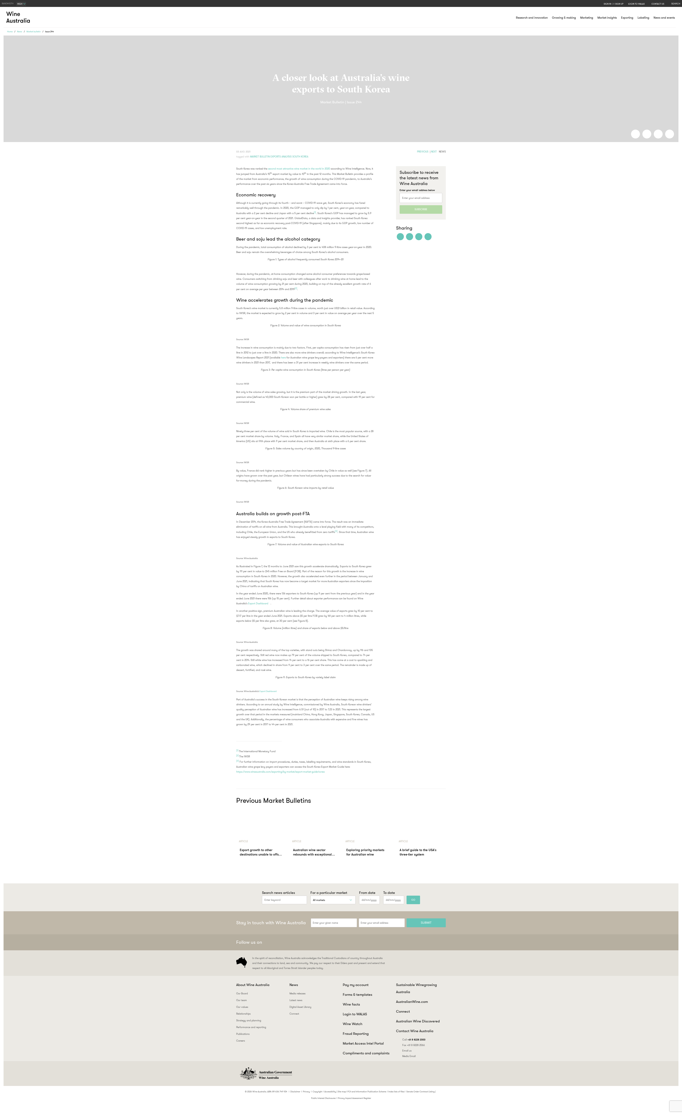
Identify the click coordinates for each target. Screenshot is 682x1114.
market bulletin (260, 156)
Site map (342, 1091)
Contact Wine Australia (414, 1030)
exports (275, 156)
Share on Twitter (658, 134)
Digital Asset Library (300, 1007)
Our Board (242, 993)
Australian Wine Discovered (418, 1021)
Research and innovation (532, 18)
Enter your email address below (417, 190)
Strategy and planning (248, 1020)
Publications (243, 1034)
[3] (336, 531)
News (19, 31)
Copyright (317, 1091)
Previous (422, 151)
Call (413, 1039)
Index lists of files (396, 1091)
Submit (426, 922)
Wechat (415, 942)
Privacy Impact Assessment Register (354, 1098)
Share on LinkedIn (646, 134)
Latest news (295, 1000)
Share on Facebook (635, 134)
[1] (315, 212)
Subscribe (421, 209)
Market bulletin (33, 31)
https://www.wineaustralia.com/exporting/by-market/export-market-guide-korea (280, 771)
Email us (407, 1050)
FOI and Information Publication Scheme (367, 1091)
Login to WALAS (636, 3)
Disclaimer (295, 1091)
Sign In (607, 3)
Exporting (627, 18)
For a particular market (328, 892)
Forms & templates (357, 994)
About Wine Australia (252, 984)
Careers (240, 1040)
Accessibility (330, 1091)
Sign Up (619, 3)
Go (413, 899)
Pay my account (356, 984)
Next (434, 151)
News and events (664, 18)
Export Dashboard (258, 603)
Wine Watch (352, 1023)
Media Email (409, 1056)
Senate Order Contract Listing (420, 1091)
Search (675, 3)
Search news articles (278, 892)
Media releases (297, 993)
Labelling (643, 18)
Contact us (657, 3)
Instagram (424, 942)
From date (367, 892)
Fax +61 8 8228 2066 (413, 1045)
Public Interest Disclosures (323, 1098)
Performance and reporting (251, 1027)
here (283, 357)
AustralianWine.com (412, 1001)
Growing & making (564, 18)
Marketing (586, 18)
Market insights (607, 18)
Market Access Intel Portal (363, 1043)
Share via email (669, 134)
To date (389, 892)
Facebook (406, 942)
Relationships (243, 1013)
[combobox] (21, 4)
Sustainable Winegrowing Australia (416, 988)
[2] (296, 288)
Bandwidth (7, 3)
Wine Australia (19, 17)
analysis (287, 156)
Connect (294, 1013)
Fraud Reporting (356, 1033)
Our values (242, 1007)
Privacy (306, 1091)
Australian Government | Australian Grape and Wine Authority (265, 1073)
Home (10, 31)
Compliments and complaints (366, 1053)
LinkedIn (432, 942)
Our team (241, 1000)
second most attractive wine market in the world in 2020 (299, 168)
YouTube (441, 942)
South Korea (300, 156)
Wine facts (351, 1004)
